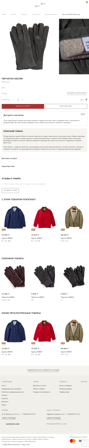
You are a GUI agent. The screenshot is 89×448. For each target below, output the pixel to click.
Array (10, 238)
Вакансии (5, 401)
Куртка (4, 238)
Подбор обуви (64, 392)
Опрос (4, 405)
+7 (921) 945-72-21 (73, 414)
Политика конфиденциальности (13, 392)
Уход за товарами (65, 385)
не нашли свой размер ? (77, 93)
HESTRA (18, 79)
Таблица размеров (65, 389)
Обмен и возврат (39, 389)
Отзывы (4, 395)
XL (6, 241)
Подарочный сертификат (41, 392)
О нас (4, 385)
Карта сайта (26, 444)
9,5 (9, 300)
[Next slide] (85, 200)
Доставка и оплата (39, 385)
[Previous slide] (79, 200)
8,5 (4, 300)
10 (32, 300)
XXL (9, 241)
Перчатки (5, 297)
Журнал (84, 381)
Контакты (5, 398)
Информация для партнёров (11, 389)
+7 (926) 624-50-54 (28, 414)
